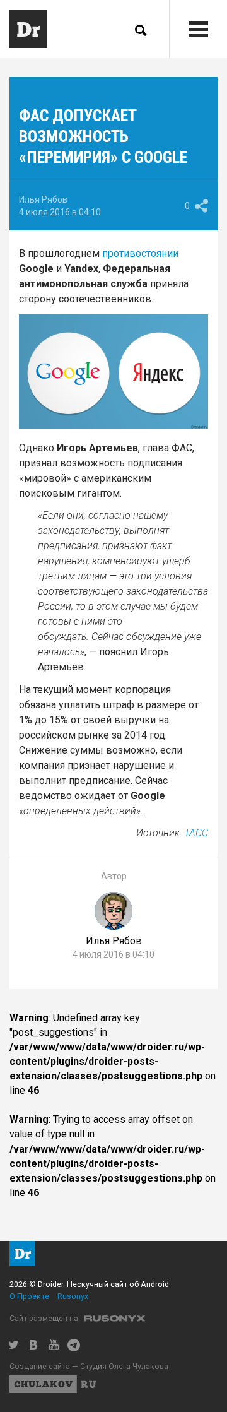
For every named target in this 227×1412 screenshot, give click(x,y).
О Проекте (29, 1296)
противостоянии (140, 253)
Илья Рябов (43, 199)
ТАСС (196, 833)
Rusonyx (72, 1296)
